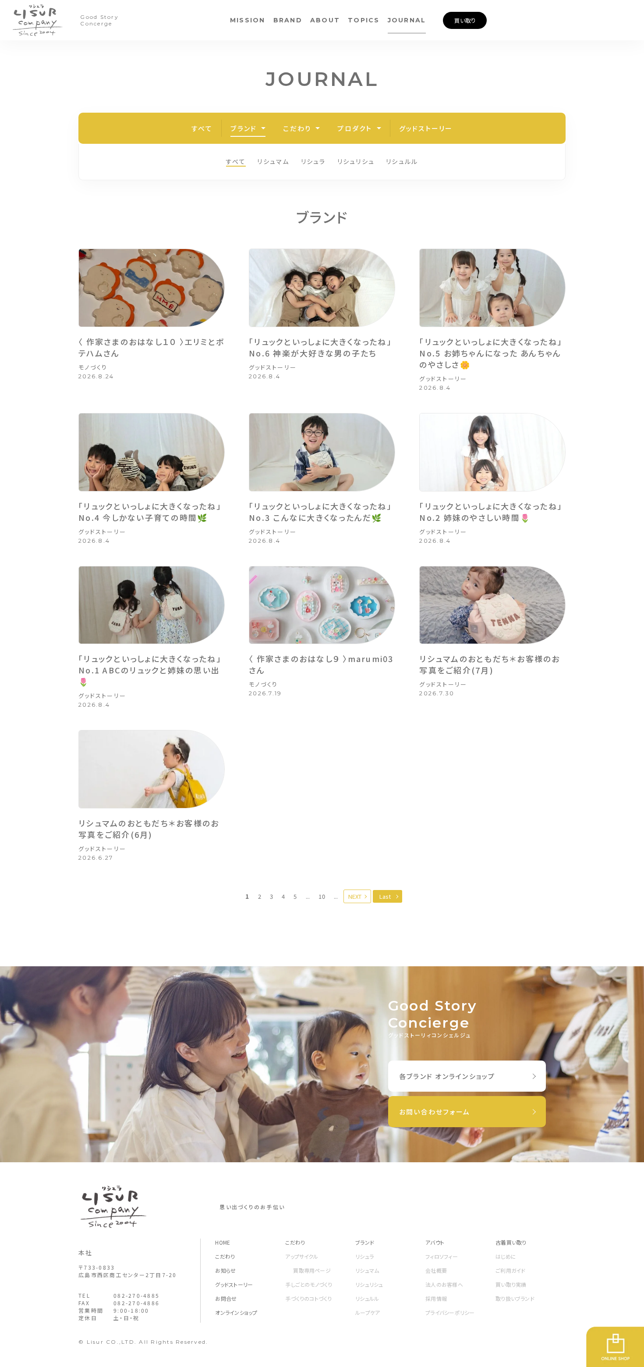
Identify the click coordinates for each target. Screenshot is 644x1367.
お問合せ (226, 1298)
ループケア (367, 1312)
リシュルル (402, 161)
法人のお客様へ (444, 1284)
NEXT (355, 896)
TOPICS (364, 20)
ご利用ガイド (510, 1270)
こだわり (297, 128)
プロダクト (354, 128)
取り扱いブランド (514, 1298)
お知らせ (225, 1270)
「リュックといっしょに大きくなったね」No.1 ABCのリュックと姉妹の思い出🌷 (149, 670)
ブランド (243, 128)
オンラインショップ (236, 1312)
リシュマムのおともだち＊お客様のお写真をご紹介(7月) (489, 664)
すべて (202, 128)
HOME (222, 1242)
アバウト (434, 1242)
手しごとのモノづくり (308, 1284)
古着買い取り (510, 1242)
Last (385, 896)
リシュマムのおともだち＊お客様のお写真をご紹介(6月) (148, 828)
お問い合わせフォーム (435, 1111)
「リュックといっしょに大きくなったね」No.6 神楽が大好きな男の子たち (320, 347)
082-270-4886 (136, 1302)
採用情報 (436, 1298)
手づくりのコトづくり (308, 1298)
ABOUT (325, 20)
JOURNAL (407, 20)
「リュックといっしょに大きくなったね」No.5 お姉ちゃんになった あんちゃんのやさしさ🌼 (490, 353)
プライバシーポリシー (449, 1312)
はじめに (505, 1256)
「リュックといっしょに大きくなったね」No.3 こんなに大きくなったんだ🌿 (320, 511)
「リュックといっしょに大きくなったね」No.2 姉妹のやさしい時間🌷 (490, 511)
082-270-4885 (136, 1295)
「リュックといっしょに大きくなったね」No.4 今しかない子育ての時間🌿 (149, 511)
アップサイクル (301, 1256)
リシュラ (313, 161)
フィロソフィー (441, 1256)
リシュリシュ (356, 161)
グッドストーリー (426, 128)
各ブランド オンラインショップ (447, 1076)
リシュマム (273, 161)
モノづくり (92, 367)
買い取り (465, 20)
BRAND (287, 20)
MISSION (247, 20)
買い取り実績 (510, 1284)
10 (321, 896)
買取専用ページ (312, 1270)
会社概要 (436, 1270)
